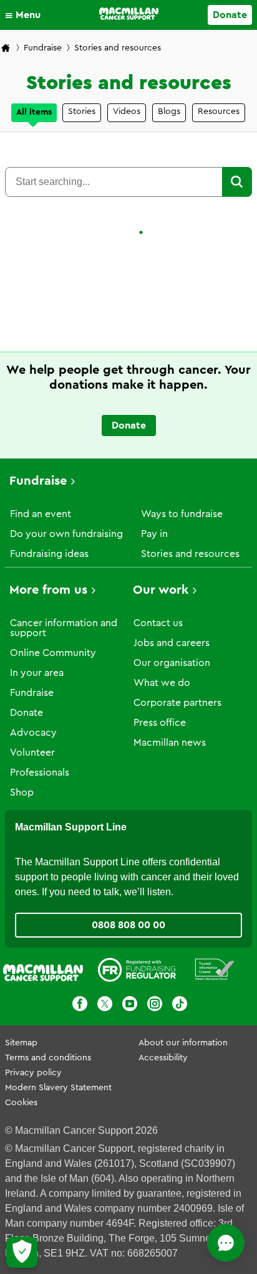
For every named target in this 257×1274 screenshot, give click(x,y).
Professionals (39, 772)
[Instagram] (154, 1005)
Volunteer (32, 753)
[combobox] (113, 182)
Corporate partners (177, 703)
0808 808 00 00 (128, 925)
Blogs (169, 111)
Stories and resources (190, 554)
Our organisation (171, 663)
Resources (219, 111)
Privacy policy (33, 1072)
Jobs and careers (171, 643)
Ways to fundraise (182, 514)
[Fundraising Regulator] (137, 972)
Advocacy (33, 733)
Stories (81, 111)
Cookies (21, 1102)
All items (34, 112)
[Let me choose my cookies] (21, 1252)
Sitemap (21, 1043)
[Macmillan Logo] (128, 13)
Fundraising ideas (49, 554)
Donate (230, 15)
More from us (48, 590)
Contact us (158, 623)
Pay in (154, 534)
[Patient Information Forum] (215, 972)
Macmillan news (169, 743)
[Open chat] (226, 1243)
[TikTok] (179, 1005)
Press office (159, 723)
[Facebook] (79, 1005)
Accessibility (163, 1057)
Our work (160, 590)
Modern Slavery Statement (58, 1087)
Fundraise (43, 48)
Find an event (40, 514)
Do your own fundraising (66, 534)
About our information (183, 1043)
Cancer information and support (63, 628)
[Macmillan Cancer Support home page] (5, 48)
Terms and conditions (48, 1057)
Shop (22, 792)
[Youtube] (129, 1005)
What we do (161, 683)
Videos (126, 111)
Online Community (53, 653)
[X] (104, 1005)
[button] (26, 15)
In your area (37, 673)
